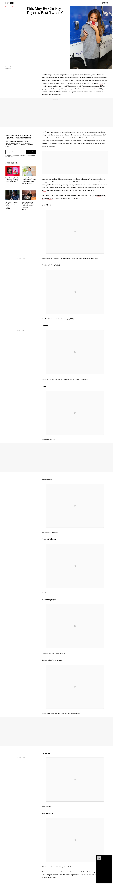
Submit (31, 152)
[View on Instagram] (75, 231)
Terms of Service (31, 155)
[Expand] (98, 856)
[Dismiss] (110, 856)
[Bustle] (10, 3)
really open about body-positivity (66, 187)
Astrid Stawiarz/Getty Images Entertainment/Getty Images (112, 37)
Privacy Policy (10, 156)
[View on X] (75, 163)
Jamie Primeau (10, 66)
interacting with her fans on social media (67, 141)
